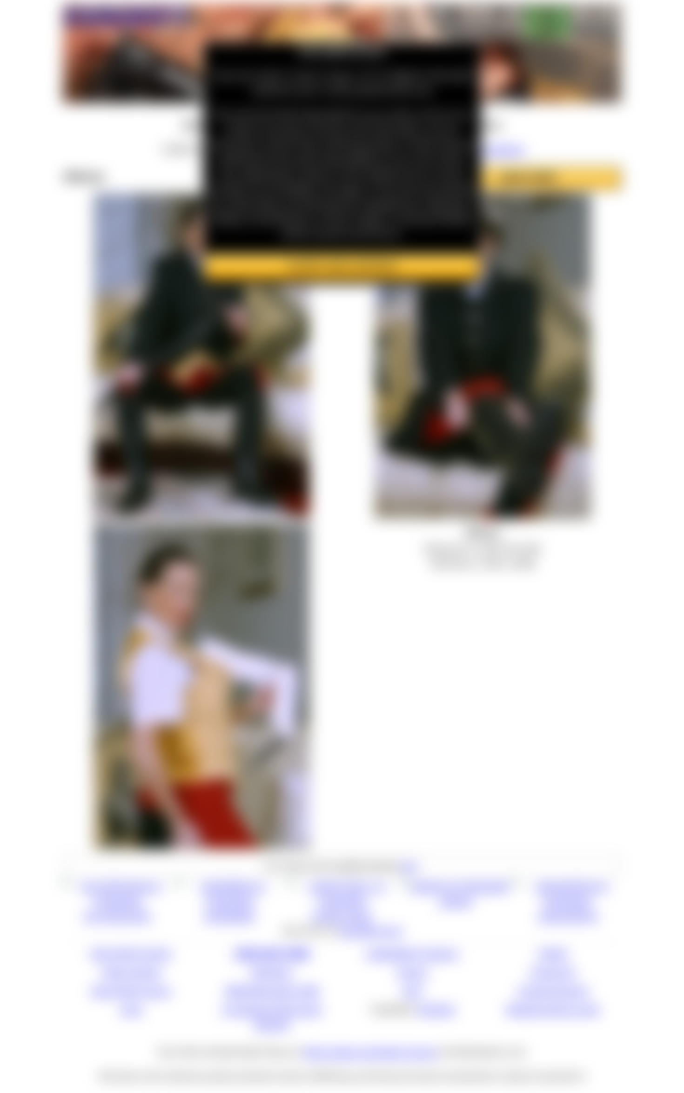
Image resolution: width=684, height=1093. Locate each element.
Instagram (553, 971)
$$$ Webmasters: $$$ (272, 990)
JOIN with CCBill (272, 953)
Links (131, 1009)
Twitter (553, 953)
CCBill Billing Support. (412, 953)
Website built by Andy (552, 1009)
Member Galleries (486, 149)
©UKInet (436, 1009)
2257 (412, 990)
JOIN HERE (528, 177)
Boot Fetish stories (131, 953)
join (409, 865)
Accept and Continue (342, 266)
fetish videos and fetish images (370, 1052)
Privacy (412, 971)
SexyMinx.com (370, 930)
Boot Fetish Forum (131, 990)
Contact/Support (553, 990)
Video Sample (131, 971)
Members (272, 971)
